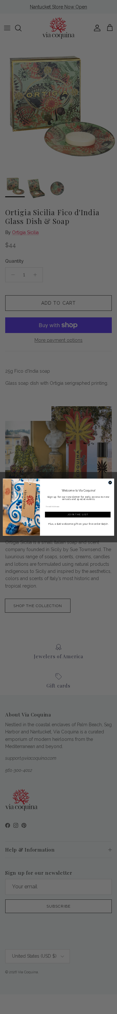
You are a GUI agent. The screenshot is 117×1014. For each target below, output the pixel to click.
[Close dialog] (110, 482)
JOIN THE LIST (77, 514)
